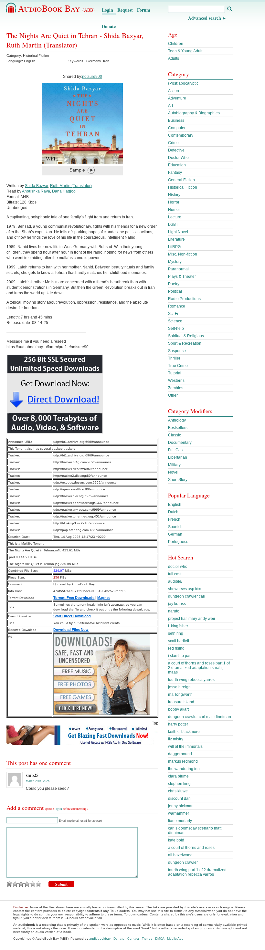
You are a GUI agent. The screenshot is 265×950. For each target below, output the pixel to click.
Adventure (177, 98)
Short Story (177, 479)
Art (170, 105)
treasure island (181, 702)
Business (176, 120)
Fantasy (175, 172)
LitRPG (174, 247)
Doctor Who (178, 157)
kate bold (176, 840)
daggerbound (180, 754)
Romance (176, 306)
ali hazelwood (180, 855)
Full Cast (176, 450)
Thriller (174, 358)
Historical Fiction (36, 55)
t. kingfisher (178, 626)
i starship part (180, 655)
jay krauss (177, 603)
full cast (174, 574)
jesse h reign (179, 687)
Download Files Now (71, 630)
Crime (173, 143)
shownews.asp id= (184, 589)
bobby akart (178, 709)
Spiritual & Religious (186, 336)
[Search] (230, 10)
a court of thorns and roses (191, 847)
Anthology (177, 420)
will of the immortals (185, 746)
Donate (109, 26)
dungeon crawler (183, 862)
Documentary (180, 442)
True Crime (178, 365)
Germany (93, 61)
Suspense (177, 351)
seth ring (175, 633)
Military (174, 465)
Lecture (174, 217)
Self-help (176, 328)
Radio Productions (184, 299)
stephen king (179, 783)
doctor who (177, 566)
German (175, 534)
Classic (174, 435)
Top (155, 723)
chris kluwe (178, 791)
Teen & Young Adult (185, 51)
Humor (174, 209)
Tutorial (174, 373)
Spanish (175, 527)
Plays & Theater (182, 276)
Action (173, 91)
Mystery (175, 261)
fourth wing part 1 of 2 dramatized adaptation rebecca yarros (197, 872)
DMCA (159, 938)
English (174, 504)
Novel (173, 472)
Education (177, 165)
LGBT (173, 224)
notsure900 (92, 76)
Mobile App (175, 938)
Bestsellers (177, 427)
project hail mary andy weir (191, 618)
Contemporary (180, 135)
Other (173, 395)
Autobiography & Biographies (194, 113)
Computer (177, 128)
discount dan (179, 798)
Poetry (173, 284)
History (174, 195)
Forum (143, 9)
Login (107, 9)
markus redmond (183, 761)
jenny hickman (181, 806)
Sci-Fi (173, 313)
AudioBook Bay (56, 8)
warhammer (178, 813)
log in (58, 809)
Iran (106, 61)
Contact (133, 938)
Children (175, 43)
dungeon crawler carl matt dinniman (199, 717)
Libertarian (177, 457)
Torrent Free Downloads (73, 598)
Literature (176, 239)
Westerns (176, 380)
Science (175, 321)
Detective (176, 150)
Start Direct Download (72, 616)
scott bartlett (178, 641)
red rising (176, 648)
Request (125, 9)
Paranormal (178, 269)
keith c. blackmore (184, 731)
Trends (147, 938)
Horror (173, 202)
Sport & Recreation (184, 343)
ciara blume (178, 776)
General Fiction (181, 180)
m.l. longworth (180, 694)
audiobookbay (100, 938)
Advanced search (204, 18)
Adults (173, 58)
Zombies (175, 388)
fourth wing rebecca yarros (191, 679)
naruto (173, 611)
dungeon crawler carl (186, 596)
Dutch (173, 512)
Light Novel (178, 232)
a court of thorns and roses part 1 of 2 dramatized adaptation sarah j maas (199, 667)
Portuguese (178, 541)
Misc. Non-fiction (182, 254)
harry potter (178, 724)
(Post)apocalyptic (183, 83)
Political (175, 291)
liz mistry (175, 739)
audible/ (175, 581)
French (174, 519)
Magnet (103, 598)
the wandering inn (184, 769)
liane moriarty (180, 821)
